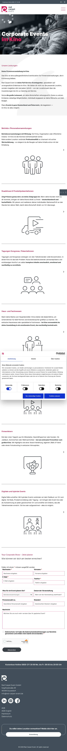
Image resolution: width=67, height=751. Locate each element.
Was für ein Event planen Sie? (13, 591)
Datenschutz (7, 716)
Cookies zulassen (54, 396)
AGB (3, 708)
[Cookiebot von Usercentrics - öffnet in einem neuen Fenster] (57, 353)
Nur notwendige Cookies (33, 396)
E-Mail (5, 577)
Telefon (37, 579)
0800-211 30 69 (16, 2)
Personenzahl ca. (9, 600)
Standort (37, 600)
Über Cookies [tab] (55, 359)
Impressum (6, 714)
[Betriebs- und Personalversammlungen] (33, 136)
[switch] (25, 388)
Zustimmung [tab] (12, 359)
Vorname (38, 569)
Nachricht (6, 610)
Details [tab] (33, 359)
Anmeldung (33, 734)
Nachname (7, 569)
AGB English (7, 711)
